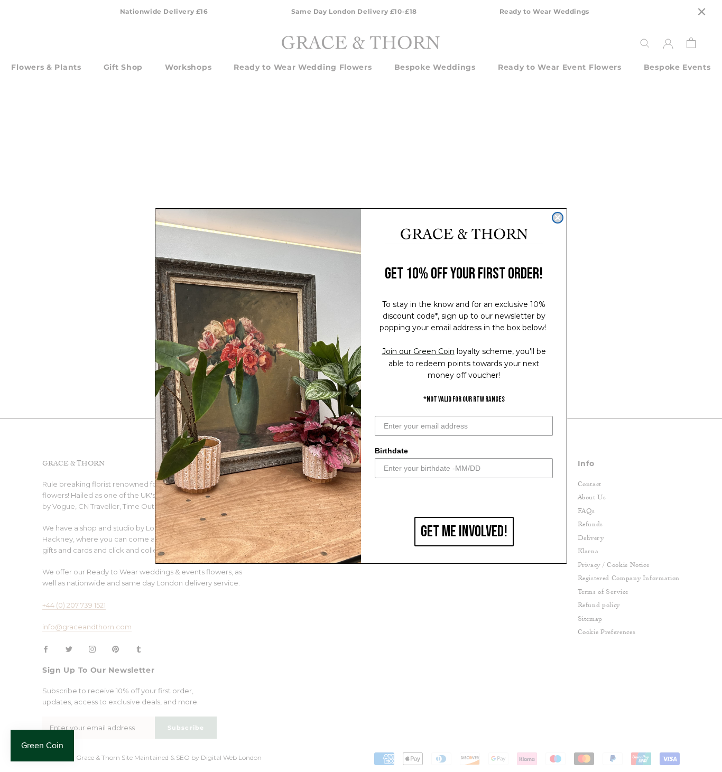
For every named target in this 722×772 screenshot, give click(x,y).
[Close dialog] (557, 217)
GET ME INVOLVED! (464, 531)
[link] (464, 235)
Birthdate (391, 451)
